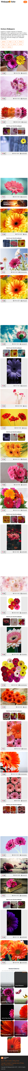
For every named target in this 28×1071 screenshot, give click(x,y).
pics (9, 44)
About (2, 1060)
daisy (3, 47)
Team (6, 1060)
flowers (20, 41)
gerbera (4, 41)
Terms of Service (9, 1064)
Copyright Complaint (6, 1063)
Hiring (14, 1060)
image (10, 41)
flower (3, 44)
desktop (9, 47)
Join (25, 2)
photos (14, 44)
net (15, 41)
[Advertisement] (14, 15)
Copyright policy (15, 1063)
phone (20, 44)
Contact (10, 1060)
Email (18, 1060)
